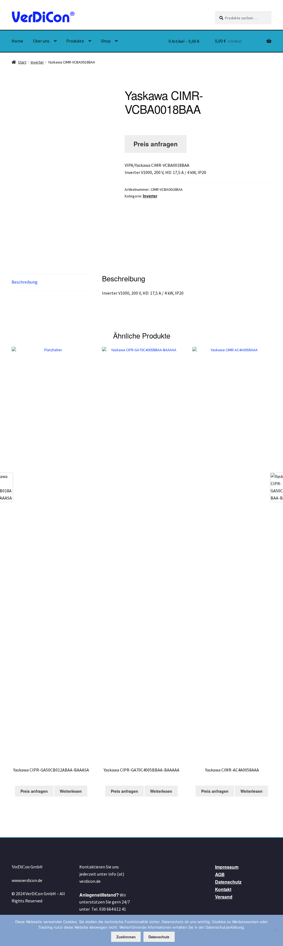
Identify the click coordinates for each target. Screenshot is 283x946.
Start (22, 62)
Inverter (37, 62)
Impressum (227, 867)
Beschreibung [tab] (25, 282)
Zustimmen (126, 936)
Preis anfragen (155, 143)
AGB (220, 874)
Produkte (75, 41)
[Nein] (276, 930)
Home (17, 41)
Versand (223, 897)
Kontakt (223, 889)
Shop (106, 41)
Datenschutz (228, 882)
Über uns (41, 41)
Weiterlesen (71, 791)
